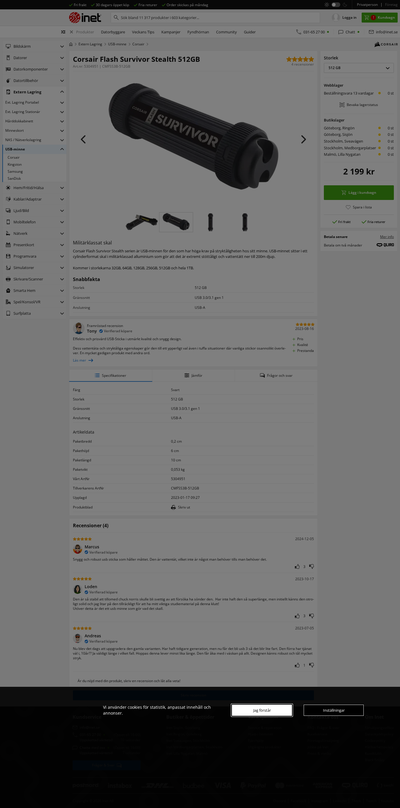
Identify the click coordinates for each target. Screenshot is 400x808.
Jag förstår (262, 710)
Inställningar (334, 710)
